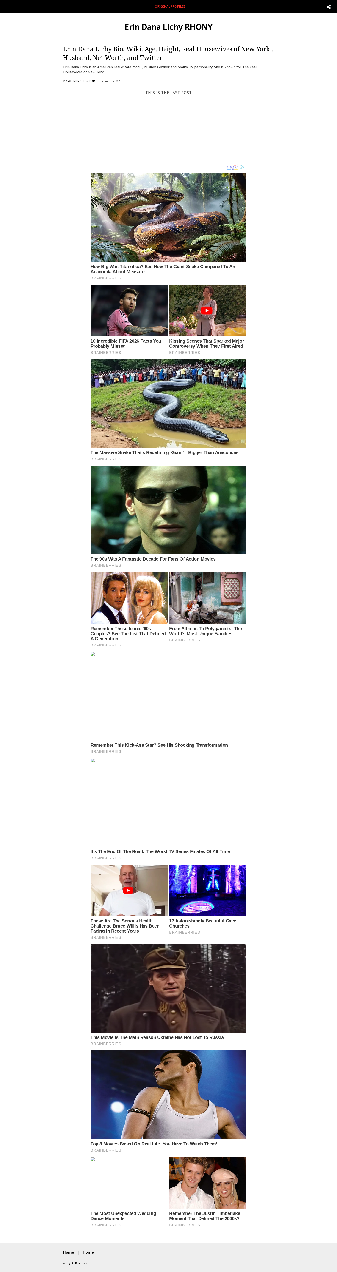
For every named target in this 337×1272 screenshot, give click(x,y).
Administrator (81, 81)
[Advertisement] (168, 129)
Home (68, 1252)
